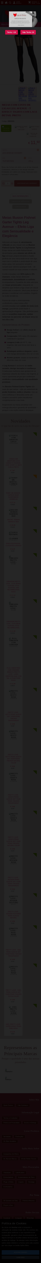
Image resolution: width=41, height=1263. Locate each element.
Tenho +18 (11, 32)
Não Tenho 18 (28, 32)
